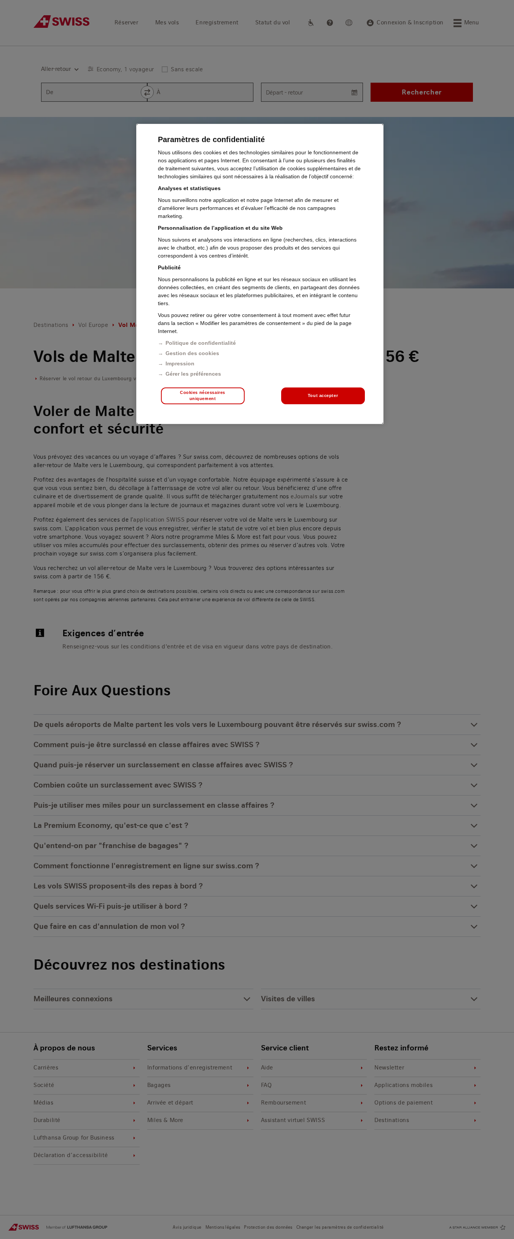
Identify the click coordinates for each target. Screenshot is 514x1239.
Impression (179, 363)
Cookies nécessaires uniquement (202, 395)
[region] (260, 274)
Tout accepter (323, 395)
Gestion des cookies (192, 353)
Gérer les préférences (193, 374)
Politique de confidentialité (200, 343)
